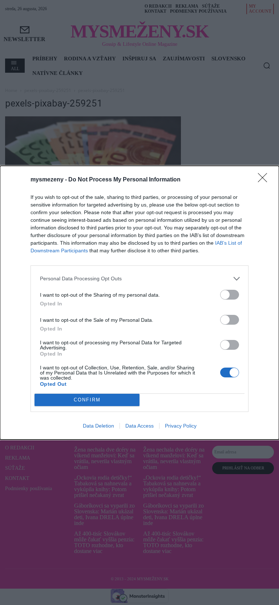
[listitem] (139, 279)
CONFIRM (87, 399)
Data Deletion (98, 426)
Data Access (139, 426)
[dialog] (139, 303)
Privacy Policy (181, 426)
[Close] (265, 180)
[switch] (229, 295)
